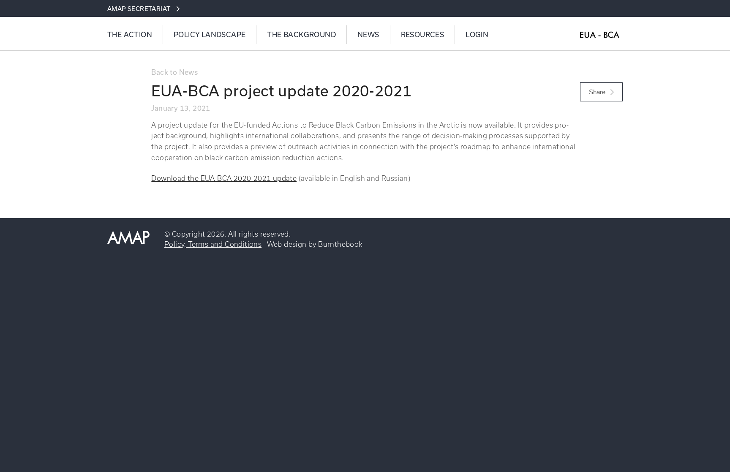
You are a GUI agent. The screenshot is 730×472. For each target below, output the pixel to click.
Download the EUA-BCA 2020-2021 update (224, 178)
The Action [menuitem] (129, 34)
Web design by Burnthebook (314, 244)
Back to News (174, 72)
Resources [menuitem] (422, 34)
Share (598, 91)
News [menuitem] (368, 34)
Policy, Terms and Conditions (212, 244)
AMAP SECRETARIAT (138, 8)
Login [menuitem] (477, 34)
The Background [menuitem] (301, 34)
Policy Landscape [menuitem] (209, 34)
